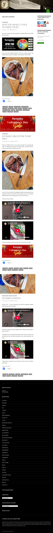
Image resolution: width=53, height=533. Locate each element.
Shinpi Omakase (5, 455)
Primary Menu (51, 11)
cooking (18, 374)
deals (20, 108)
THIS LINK (4, 362)
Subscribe (40, 43)
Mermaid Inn (5, 440)
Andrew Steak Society (6, 427)
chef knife (5, 106)
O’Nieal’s (4, 469)
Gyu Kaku (4, 472)
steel (4, 375)
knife (30, 108)
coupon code (17, 106)
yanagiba (20, 375)
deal (16, 108)
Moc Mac (4, 477)
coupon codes (25, 106)
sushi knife (10, 111)
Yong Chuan (4, 484)
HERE (15, 53)
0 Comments (14, 29)
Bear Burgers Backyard (7, 422)
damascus (11, 108)
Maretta (4, 425)
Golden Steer (5, 452)
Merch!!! (4, 390)
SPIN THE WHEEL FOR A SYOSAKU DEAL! (14, 25)
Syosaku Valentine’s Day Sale (16, 137)
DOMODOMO (5, 450)
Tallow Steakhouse (6, 415)
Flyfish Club (4, 417)
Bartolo (3, 465)
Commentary (5, 22)
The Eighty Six (5, 457)
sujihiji (4, 111)
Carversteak (4, 445)
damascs (16, 268)
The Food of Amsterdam (7, 437)
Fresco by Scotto (5, 442)
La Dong (4, 405)
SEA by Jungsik (5, 462)
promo (4, 269)
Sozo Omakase (5, 435)
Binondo (4, 482)
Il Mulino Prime (5, 479)
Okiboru (4, 460)
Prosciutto (4, 400)
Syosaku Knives (11, 298)
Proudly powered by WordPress (8, 531)
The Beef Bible (5, 392)
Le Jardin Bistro (5, 432)
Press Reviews (5, 295)
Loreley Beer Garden (6, 474)
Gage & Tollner (5, 430)
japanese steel (24, 374)
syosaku (16, 111)
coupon (11, 106)
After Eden (4, 402)
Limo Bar (4, 410)
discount (25, 108)
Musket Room (5, 447)
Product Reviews (13, 295)
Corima (3, 420)
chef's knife (11, 374)
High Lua (4, 467)
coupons (5, 108)
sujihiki (8, 375)
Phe (3, 407)
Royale (3, 412)
